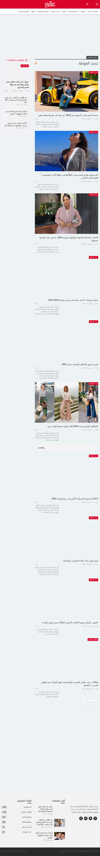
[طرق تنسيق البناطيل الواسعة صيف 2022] (66, 340)
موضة (83, 11)
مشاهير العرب (26, 817)
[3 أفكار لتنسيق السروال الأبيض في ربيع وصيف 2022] (66, 475)
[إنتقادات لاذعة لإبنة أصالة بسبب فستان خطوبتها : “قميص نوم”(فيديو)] (59, 836)
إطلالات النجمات (92, 639)
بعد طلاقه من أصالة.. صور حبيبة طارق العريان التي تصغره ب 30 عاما (16, 100)
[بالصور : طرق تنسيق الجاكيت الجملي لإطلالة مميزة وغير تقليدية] (66, 598)
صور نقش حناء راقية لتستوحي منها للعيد (80, 560)
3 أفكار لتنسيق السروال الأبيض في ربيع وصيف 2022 (75, 498)
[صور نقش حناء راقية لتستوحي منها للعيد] (66, 536)
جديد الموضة (93, 72)
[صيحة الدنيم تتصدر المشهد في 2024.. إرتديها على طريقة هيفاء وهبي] (66, 91)
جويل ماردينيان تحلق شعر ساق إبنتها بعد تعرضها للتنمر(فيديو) (17, 84)
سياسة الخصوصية (65, 851)
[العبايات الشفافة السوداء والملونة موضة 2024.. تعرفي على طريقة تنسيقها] (66, 213)
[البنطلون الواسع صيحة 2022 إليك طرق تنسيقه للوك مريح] (66, 402)
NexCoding (22, 851)
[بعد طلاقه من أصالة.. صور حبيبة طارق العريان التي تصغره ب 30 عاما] (59, 823)
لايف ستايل (55, 11)
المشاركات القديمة (91, 702)
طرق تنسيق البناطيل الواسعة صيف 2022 (80, 364)
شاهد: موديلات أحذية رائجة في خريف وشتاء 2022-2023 (73, 300)
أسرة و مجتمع (24, 11)
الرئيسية (95, 11)
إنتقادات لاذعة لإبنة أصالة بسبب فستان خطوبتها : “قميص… (44, 835)
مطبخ (33, 11)
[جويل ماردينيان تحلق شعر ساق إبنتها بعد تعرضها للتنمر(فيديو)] (16, 71)
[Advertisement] (50, 38)
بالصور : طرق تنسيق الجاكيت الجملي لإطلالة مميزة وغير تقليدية (70, 622)
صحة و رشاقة (73, 11)
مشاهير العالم (26, 822)
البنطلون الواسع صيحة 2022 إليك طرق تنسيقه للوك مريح (72, 426)
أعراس (64, 11)
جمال (89, 11)
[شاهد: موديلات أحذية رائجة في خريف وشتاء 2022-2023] (66, 276)
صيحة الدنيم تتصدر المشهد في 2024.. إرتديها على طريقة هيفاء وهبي (68, 115)
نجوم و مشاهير (43, 11)
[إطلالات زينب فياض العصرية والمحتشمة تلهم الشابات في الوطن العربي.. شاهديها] (66, 658)
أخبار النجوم (24, 65)
